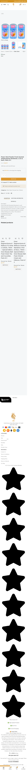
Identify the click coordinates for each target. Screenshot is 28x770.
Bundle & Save (9, 51)
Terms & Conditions (5, 454)
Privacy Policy (4, 456)
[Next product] (25, 51)
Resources (3, 449)
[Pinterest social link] (8, 193)
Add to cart (13, 179)
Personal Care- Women (17, 190)
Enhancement (4, 440)
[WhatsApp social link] (25, 5)
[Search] (8, 4)
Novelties (3, 442)
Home (2, 51)
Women (2, 435)
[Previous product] (22, 51)
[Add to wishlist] (9, 328)
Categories (4, 433)
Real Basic (15, 397)
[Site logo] (13, 4)
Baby (2, 445)
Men (2, 438)
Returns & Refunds (5, 461)
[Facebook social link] (23, 5)
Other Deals (16, 51)
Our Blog (3, 463)
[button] (5, 354)
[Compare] (2, 328)
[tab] (7, 198)
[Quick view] (6, 328)
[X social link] (6, 193)
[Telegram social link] (11, 193)
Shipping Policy (4, 458)
